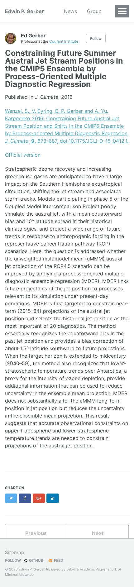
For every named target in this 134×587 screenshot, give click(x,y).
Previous (36, 533)
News (70, 11)
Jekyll (71, 569)
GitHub (35, 560)
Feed (58, 560)
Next (97, 533)
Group (94, 11)
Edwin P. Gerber (24, 11)
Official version (23, 155)
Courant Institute (63, 41)
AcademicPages (93, 569)
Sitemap (14, 552)
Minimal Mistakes (19, 574)
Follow (96, 38)
